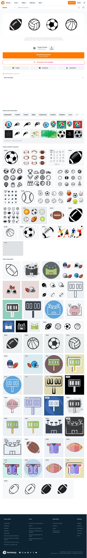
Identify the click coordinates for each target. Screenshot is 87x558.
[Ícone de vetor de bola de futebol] (11, 157)
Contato (54, 525)
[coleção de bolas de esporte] (75, 197)
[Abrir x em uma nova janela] (33, 552)
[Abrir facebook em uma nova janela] (20, 552)
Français (78, 533)
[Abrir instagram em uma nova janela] (22, 552)
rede (77, 114)
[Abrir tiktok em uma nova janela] (30, 552)
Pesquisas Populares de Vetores (35, 531)
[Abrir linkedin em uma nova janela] (25, 552)
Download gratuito (43, 55)
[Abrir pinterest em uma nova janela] (28, 552)
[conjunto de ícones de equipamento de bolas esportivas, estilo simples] (11, 215)
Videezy (6, 528)
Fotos (16, 3)
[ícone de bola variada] (50, 197)
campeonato (43, 114)
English (78, 523)
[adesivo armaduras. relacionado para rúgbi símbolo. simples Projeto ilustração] (74, 468)
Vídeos (24, 3)
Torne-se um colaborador (55, 531)
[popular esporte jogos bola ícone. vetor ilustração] (12, 343)
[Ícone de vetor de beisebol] (28, 197)
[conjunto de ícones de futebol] (34, 157)
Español (78, 525)
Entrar (77, 2)
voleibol (17, 114)
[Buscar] (77, 7)
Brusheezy (7, 523)
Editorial (32, 3)
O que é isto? (16, 73)
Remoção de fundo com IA (11, 541)
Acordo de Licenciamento (35, 523)
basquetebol (7, 114)
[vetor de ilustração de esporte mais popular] (70, 232)
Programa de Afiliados (34, 528)
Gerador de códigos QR (10, 544)
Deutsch (78, 530)
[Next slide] (80, 114)
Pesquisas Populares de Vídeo (35, 538)
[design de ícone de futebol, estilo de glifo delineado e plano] (38, 488)
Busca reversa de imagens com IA (11, 538)
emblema (62, 114)
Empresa (6, 530)
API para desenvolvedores (11, 535)
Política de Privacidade (64, 553)
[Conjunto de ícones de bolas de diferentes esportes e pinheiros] (13, 177)
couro (70, 114)
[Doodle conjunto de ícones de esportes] (57, 157)
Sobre (53, 528)
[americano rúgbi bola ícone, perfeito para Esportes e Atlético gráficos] (12, 270)
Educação (6, 533)
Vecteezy (6, 525)
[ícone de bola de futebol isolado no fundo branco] (29, 232)
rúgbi (33, 114)
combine (53, 114)
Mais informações (8, 77)
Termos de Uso (53, 553)
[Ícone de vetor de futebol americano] (75, 157)
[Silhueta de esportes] (13, 248)
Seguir (51, 48)
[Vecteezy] (2, 2)
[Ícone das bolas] (69, 177)
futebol (26, 114)
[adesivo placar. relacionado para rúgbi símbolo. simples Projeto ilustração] (74, 364)
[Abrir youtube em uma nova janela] (36, 552)
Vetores (8, 3)
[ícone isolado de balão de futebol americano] (57, 215)
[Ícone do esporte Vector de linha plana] (39, 177)
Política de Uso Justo (76, 553)
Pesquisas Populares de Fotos (35, 535)
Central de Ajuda (56, 523)
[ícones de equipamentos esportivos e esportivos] (10, 197)
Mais (40, 3)
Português (79, 528)
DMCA (30, 525)
